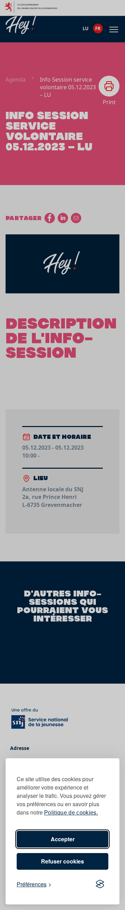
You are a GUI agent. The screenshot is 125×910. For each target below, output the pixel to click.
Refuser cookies (62, 861)
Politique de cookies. (71, 813)
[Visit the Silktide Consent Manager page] (100, 884)
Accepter (63, 839)
